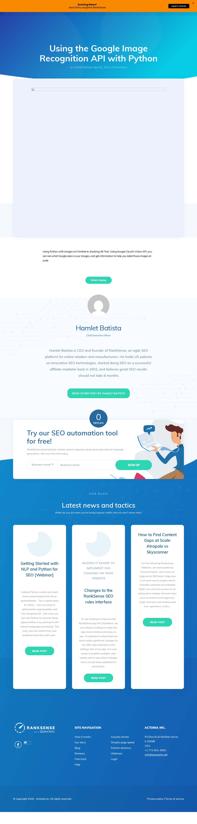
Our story (80, 742)
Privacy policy (155, 799)
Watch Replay (98, 280)
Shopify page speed (122, 742)
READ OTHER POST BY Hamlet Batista (98, 393)
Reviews (80, 753)
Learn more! (178, 6)
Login (114, 759)
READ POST (39, 650)
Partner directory (121, 747)
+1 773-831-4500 (155, 750)
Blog (77, 747)
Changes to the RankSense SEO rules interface (98, 596)
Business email (42, 464)
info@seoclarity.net (156, 754)
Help (77, 764)
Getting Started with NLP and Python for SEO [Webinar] (39, 569)
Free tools (80, 759)
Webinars (116, 753)
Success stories (120, 736)
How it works (83, 736)
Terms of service (174, 799)
